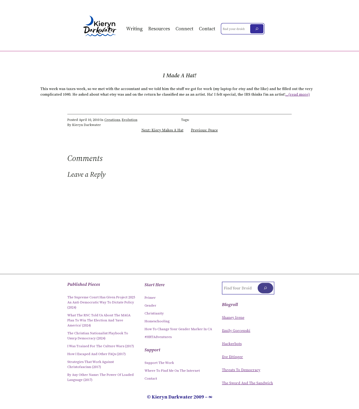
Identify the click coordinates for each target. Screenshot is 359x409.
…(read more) (297, 94)
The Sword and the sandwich (247, 383)
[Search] (256, 28)
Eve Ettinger (232, 356)
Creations (112, 119)
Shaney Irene (233, 317)
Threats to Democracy (241, 369)
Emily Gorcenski (236, 330)
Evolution (129, 119)
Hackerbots (232, 343)
